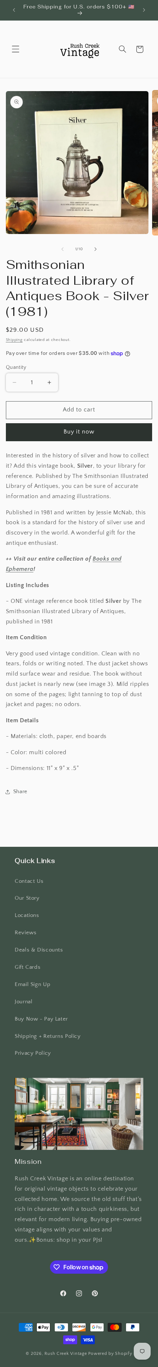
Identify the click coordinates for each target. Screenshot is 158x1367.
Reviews (25, 933)
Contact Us (29, 881)
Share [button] (20, 792)
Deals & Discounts (39, 950)
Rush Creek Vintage (65, 1353)
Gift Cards (27, 967)
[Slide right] (95, 249)
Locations (27, 915)
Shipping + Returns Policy (48, 1036)
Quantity (16, 367)
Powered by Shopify (110, 1353)
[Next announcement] (144, 10)
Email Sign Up (32, 985)
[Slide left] (62, 249)
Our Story (27, 898)
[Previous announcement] (14, 10)
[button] (15, 49)
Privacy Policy (33, 1053)
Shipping (14, 340)
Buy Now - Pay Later (41, 1019)
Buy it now (79, 432)
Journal (23, 1002)
